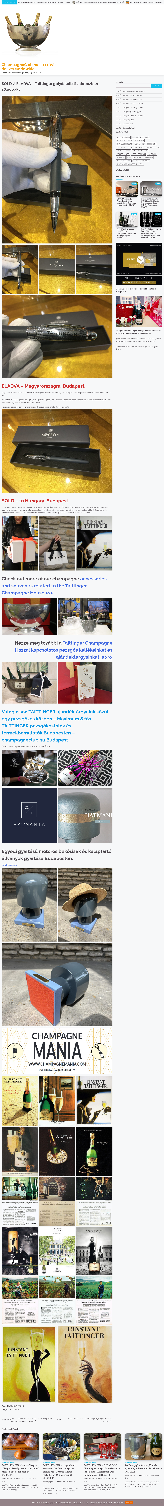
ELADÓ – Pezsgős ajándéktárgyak (128, 112)
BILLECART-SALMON (124, 141)
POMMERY (121, 157)
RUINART (137, 157)
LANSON (138, 147)
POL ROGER (151, 154)
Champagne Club (9, 1478)
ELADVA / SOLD (17, 1406)
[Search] (159, 40)
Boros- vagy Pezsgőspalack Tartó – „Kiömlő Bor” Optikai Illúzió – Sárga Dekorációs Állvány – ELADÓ (71, 2)
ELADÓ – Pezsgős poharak (125, 120)
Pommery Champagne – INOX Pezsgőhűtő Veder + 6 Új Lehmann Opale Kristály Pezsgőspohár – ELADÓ (151, 203)
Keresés (119, 82)
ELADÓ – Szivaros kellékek (125, 128)
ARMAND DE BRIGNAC (140, 137)
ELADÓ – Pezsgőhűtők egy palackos (129, 95)
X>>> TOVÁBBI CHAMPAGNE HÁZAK (130, 164)
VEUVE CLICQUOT (124, 161)
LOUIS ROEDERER (123, 151)
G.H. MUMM (121, 147)
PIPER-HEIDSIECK (138, 154)
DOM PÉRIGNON (149, 144)
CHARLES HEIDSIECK (124, 144)
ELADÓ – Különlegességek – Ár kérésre (130, 91)
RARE (129, 157)
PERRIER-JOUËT (123, 154)
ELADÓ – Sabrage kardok (125, 124)
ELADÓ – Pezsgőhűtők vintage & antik (129, 108)
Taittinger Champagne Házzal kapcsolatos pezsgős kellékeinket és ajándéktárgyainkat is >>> (63, 650)
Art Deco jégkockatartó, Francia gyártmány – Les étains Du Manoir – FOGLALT (143, 1468)
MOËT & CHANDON (140, 151)
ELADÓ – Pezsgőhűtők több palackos (129, 104)
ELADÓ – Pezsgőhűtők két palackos (129, 99)
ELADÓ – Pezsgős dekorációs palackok (130, 116)
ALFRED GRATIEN (123, 137)
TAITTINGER (14, 1409)
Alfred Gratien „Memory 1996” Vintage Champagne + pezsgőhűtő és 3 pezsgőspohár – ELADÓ (126, 233)
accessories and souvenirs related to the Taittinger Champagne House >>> (54, 586)
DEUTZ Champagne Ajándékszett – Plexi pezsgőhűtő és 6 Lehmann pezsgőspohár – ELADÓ (126, 202)
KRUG (130, 147)
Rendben (129, 1502)
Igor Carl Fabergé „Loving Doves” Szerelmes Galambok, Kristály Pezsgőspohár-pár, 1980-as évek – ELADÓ (151, 233)
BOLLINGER (139, 141)
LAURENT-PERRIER (152, 147)
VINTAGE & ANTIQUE (141, 161)
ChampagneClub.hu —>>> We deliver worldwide (29, 66)
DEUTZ (137, 144)
